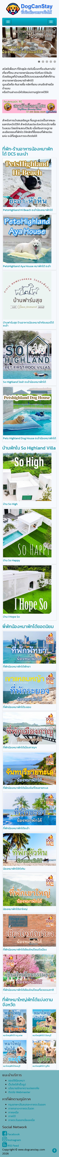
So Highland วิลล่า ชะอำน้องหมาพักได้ (24, 382)
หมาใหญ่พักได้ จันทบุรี (42, 1035)
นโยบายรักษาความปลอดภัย (23, 1088)
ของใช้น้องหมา (16, 1080)
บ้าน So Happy (11, 560)
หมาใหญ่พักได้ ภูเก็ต (41, 1066)
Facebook (13, 1134)
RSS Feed (13, 1146)
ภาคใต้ (12, 1116)
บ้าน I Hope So (11, 617)
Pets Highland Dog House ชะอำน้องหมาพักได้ (29, 438)
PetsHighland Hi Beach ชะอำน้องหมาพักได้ (28, 210)
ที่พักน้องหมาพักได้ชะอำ (16, 828)
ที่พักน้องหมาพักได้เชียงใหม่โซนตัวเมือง (25, 949)
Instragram (14, 1140)
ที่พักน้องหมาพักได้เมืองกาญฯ (20, 747)
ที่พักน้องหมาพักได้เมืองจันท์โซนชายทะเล (25, 788)
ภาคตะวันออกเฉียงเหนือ (21, 1120)
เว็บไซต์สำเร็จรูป (17, 1084)
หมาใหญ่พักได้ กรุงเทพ (13, 1035)
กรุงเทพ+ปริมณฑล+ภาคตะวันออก (27, 1104)
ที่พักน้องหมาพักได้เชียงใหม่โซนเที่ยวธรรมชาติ (28, 990)
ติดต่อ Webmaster (19, 1092)
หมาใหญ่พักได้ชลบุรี (11, 1066)
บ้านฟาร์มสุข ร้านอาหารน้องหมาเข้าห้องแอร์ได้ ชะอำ (28, 324)
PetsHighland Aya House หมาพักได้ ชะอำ (27, 266)
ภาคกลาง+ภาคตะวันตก (21, 1108)
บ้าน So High (10, 504)
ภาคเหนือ (13, 1112)
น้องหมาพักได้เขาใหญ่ (15, 909)
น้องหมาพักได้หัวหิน (14, 869)
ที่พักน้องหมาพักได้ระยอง (17, 707)
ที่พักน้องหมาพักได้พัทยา (17, 666)
